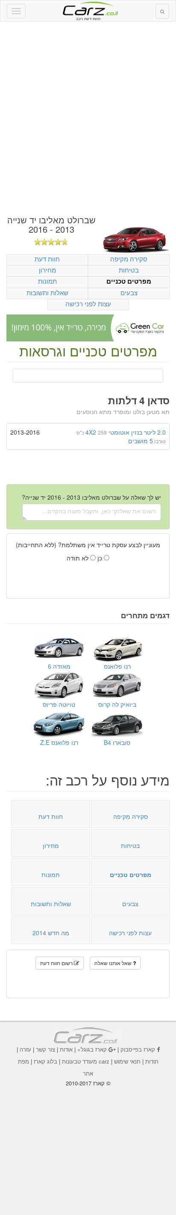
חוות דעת (47, 258)
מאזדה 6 (59, 666)
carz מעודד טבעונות (85, 1061)
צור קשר (45, 1049)
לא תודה (78, 558)
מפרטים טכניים (128, 281)
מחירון (47, 269)
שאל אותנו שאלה (113, 962)
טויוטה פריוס (59, 704)
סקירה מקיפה (128, 258)
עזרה (25, 1049)
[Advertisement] (88, 118)
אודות (66, 1049)
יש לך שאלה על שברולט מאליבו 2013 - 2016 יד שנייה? (91, 497)
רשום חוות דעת (57, 962)
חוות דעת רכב (88, 8)
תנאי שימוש (127, 1061)
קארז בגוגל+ (92, 1049)
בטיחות (129, 269)
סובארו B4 (117, 742)
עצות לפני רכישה (88, 303)
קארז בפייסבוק (138, 1049)
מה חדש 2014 (50, 932)
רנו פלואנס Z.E (59, 742)
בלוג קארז (45, 1061)
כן (100, 558)
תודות (151, 1061)
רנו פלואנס (117, 666)
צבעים (129, 292)
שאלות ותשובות (47, 292)
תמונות (47, 280)
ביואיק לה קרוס (117, 704)
